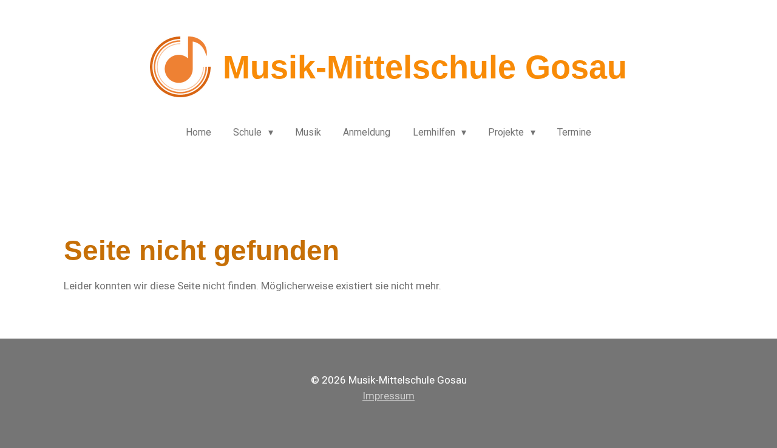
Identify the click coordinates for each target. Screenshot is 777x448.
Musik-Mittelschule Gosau (425, 67)
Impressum (388, 396)
